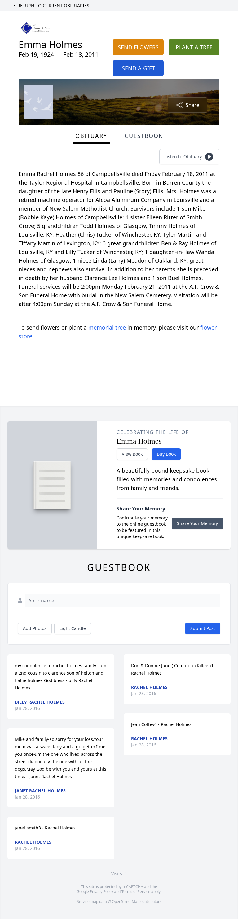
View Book (132, 454)
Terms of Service (135, 891)
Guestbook (144, 135)
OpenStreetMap (125, 901)
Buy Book (166, 454)
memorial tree (107, 327)
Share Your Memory (197, 523)
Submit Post (202, 628)
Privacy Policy (101, 891)
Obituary (91, 135)
